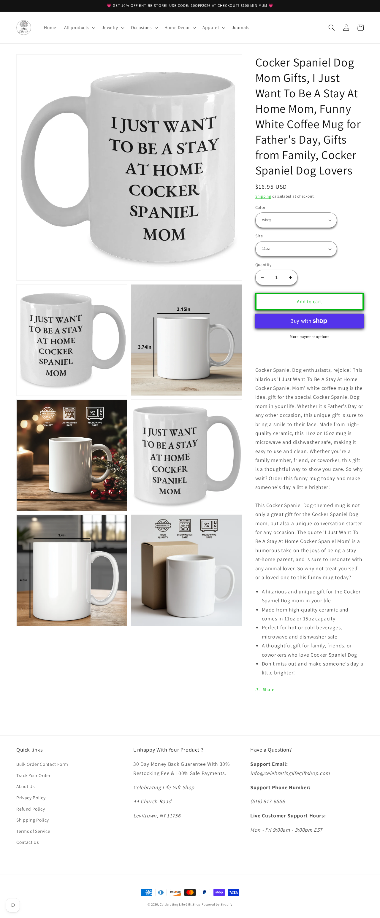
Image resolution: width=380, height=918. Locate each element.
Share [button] (269, 690)
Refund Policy (30, 809)
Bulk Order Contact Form (42, 764)
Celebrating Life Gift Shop (180, 904)
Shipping (263, 196)
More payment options (309, 336)
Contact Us (27, 842)
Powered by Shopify (217, 904)
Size (259, 236)
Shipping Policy (32, 820)
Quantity (263, 264)
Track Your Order (33, 775)
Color (260, 207)
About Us (25, 786)
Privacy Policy (30, 798)
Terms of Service (33, 831)
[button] (79, 27)
